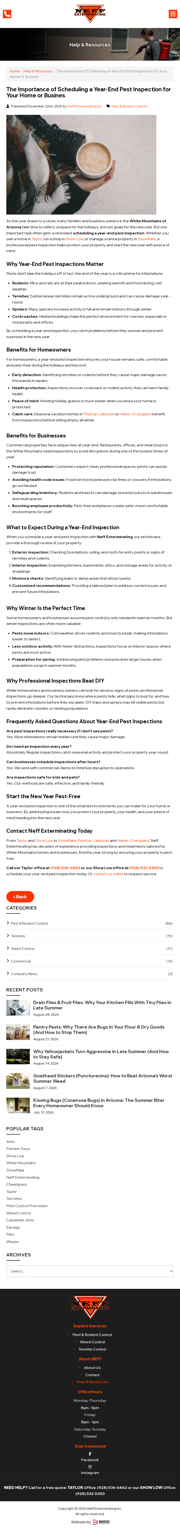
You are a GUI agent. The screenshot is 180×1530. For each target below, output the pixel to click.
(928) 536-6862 (65, 867)
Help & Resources (38, 71)
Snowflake (147, 238)
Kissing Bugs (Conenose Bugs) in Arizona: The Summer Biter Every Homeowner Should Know (99, 1103)
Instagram (90, 1472)
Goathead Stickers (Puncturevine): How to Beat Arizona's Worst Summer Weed (102, 1078)
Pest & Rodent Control (129, 106)
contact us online (108, 873)
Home (15, 71)
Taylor (37, 238)
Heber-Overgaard (136, 414)
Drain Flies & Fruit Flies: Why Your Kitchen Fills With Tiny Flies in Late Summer (102, 1005)
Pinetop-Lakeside (98, 414)
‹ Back (20, 896)
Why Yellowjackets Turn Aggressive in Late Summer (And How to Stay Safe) (101, 1054)
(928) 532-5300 (144, 867)
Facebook (90, 1459)
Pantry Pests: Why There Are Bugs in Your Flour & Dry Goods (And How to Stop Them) (99, 1029)
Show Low (74, 238)
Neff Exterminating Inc (85, 106)
